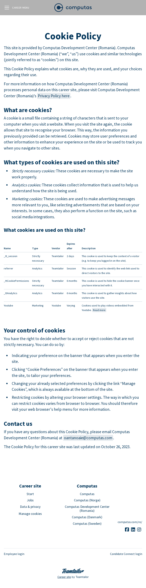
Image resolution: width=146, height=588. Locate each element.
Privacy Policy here (54, 95)
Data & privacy (30, 506)
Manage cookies (30, 513)
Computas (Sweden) (87, 523)
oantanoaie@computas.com (88, 437)
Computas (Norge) (87, 500)
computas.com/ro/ (130, 522)
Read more (99, 310)
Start (30, 494)
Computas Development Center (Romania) (87, 508)
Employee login (14, 554)
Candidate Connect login (126, 554)
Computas (87, 494)
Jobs (30, 500)
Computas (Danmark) (87, 517)
